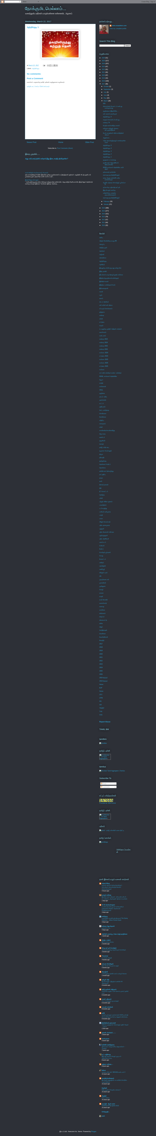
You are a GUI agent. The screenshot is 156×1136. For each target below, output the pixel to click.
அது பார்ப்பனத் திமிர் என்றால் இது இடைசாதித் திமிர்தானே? (46, 159)
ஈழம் (100, 295)
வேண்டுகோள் (103, 637)
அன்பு (101, 237)
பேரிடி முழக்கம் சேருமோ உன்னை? (111, 1090)
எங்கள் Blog (106, 883)
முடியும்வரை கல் (104, 579)
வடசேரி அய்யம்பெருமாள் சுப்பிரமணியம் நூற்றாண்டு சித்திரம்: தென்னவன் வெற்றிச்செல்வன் (113, 908)
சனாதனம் (102, 424)
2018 (103, 81)
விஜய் (101, 627)
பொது (101, 556)
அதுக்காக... (107, 138)
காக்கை (101, 369)
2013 (103, 216)
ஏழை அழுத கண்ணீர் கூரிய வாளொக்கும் (111, 179)
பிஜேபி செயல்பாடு (104, 522)
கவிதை (101, 315)
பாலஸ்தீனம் (102, 505)
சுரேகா (104, 1070)
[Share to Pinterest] (57, 65)
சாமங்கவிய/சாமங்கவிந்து (107, 430)
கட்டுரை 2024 (103, 356)
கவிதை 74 (106, 122)
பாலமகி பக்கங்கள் (107, 1007)
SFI (100, 705)
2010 (103, 225)
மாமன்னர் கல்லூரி (107, 958)
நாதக (101, 478)
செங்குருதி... (106, 1112)
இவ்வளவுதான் (103, 288)
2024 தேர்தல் (103, 678)
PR (100, 701)
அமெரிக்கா (102, 258)
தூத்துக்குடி (103, 461)
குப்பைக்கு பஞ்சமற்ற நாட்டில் (111, 187)
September (107, 89)
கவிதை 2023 (103, 339)
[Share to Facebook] (54, 65)
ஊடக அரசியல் (104, 302)
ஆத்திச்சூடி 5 (107, 145)
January (106, 204)
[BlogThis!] (50, 65)
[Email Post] (44, 65)
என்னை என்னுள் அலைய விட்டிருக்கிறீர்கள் (110, 129)
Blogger (93, 1131)
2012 (103, 219)
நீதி (100, 488)
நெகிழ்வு (102, 495)
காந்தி (101, 383)
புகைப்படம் (102, 542)
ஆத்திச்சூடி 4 (107, 148)
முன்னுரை (102, 586)
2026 (103, 58)
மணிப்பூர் (102, 569)
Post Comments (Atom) (65, 148)
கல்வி (101, 319)
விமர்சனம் (102, 613)
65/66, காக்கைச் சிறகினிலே (108, 376)
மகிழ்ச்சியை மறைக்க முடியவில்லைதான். (109, 194)
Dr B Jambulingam (108, 905)
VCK (100, 715)
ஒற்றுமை (102, 312)
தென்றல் (104, 1088)
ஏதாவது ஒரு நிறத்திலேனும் (111, 175)
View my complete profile (118, 28)
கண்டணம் (102, 336)
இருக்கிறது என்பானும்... (32, 180)
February (107, 201)
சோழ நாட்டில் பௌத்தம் (109, 948)
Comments (106, 787)
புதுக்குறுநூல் (103, 535)
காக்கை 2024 (103, 352)
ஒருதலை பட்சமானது (109, 160)
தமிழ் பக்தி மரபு (104, 447)
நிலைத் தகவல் (103, 485)
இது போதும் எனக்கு (109, 190)
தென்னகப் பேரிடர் (105, 464)
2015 (103, 211)
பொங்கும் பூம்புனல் (105, 552)
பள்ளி (101, 498)
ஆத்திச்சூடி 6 (107, 117)
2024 (103, 63)
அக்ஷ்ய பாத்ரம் (106, 940)
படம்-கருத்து (103, 508)
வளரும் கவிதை (106, 895)
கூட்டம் (101, 403)
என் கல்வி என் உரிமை (105, 305)
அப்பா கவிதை (106, 1098)
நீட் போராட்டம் (103, 491)
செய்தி (101, 444)
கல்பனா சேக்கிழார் (108, 964)
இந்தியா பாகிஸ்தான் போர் (107, 285)
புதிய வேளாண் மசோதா (106, 532)
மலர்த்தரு (105, 916)
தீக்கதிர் (101, 457)
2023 (103, 66)
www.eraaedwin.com (119, 25)
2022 (103, 69)
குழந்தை (102, 393)
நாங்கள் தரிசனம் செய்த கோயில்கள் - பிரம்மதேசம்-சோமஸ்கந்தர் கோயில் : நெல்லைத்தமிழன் (112, 887)
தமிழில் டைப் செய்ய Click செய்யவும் (38, 86)
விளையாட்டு (103, 620)
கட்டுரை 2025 (103, 366)
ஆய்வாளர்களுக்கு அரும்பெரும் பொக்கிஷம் (114, 950)
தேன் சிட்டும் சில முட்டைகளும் (110, 966)
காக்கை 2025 (103, 359)
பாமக (101, 518)
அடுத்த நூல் (103, 247)
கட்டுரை (101, 322)
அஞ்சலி (101, 254)
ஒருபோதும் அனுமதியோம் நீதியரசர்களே (111, 163)
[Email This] (48, 65)
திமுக (101, 454)
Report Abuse (104, 722)
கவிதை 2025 (103, 346)
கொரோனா (102, 413)
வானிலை (102, 610)
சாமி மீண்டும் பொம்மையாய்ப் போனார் (36, 173)
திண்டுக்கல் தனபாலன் (109, 1023)
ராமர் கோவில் (103, 600)
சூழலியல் (102, 440)
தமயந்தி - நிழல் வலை (108, 1104)
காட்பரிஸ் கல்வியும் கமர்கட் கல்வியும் (110, 373)
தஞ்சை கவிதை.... (107, 1064)
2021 (103, 72)
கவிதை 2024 (103, 342)
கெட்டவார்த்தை (104, 410)
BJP (100, 688)
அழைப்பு (102, 244)
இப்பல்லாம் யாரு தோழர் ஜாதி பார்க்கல (111, 275)
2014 (103, 214)
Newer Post (31, 142)
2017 (103, 84)
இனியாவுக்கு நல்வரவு (108, 942)
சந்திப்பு (101, 420)
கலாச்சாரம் (102, 332)
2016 (103, 208)
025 (104, 103)
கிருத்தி (104, 1096)
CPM (101, 698)
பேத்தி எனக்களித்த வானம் (111, 125)
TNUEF (101, 708)
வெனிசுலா (102, 633)
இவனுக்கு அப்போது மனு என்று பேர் (110, 268)
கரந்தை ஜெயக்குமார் (108, 926)
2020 (103, 75)
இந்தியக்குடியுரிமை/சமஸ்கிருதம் (109, 278)
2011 (103, 222)
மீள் (100, 576)
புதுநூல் (101, 529)
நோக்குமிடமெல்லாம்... (45, 8)
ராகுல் (101, 596)
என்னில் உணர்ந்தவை (108, 1045)
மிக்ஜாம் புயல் (103, 572)
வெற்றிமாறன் (103, 630)
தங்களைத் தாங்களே (109, 172)
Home (60, 142)
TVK (100, 711)
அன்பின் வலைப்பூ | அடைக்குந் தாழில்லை (114, 934)
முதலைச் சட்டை (106, 928)
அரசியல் (102, 251)
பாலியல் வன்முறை (105, 512)
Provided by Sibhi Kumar (107, 803)
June (105, 95)
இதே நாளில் (103, 271)
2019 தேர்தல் (103, 681)
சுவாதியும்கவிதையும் (108, 1078)
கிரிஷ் (101, 390)
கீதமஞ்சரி (105, 972)
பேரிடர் (101, 549)
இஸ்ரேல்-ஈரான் (103, 281)
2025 (103, 61)
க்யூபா (101, 380)
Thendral (105, 956)
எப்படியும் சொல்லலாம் (105, 308)
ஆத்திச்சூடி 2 (107, 154)
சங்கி (101, 427)
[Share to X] (52, 65)
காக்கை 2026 (103, 363)
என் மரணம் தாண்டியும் (110, 114)
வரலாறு (101, 606)
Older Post (89, 142)
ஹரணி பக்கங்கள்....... (109, 1032)
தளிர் (103, 1013)
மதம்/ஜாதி (102, 566)
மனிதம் (101, 562)
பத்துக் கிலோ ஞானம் (105, 501)
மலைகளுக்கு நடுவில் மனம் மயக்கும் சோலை (114, 973)
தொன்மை (102, 468)
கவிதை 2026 (103, 349)
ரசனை (101, 593)
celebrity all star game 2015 (110, 1105)
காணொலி (102, 386)
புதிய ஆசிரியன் (104, 539)
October (106, 86)
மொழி (101, 589)
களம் (103, 1116)
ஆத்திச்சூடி (35, 68)
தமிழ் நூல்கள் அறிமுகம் (109, 989)
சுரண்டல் (102, 437)
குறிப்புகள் (102, 407)
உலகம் (101, 298)
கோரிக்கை (102, 417)
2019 (103, 78)
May (105, 98)
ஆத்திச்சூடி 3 (107, 151)
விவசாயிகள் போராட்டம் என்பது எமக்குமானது (112, 107)
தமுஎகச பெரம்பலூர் (105, 451)
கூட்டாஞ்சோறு (106, 1054)
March (106, 101)
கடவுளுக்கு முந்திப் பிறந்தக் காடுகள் (110, 329)
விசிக (101, 623)
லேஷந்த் (101, 640)
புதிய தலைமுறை (104, 525)
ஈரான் (101, 292)
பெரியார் (101, 545)
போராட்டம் (102, 559)
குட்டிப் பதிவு (103, 397)
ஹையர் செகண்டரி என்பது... (112, 120)
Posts (104, 783)
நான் (100, 481)
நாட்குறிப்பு (102, 474)
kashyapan (105, 1039)
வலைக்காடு (103, 603)
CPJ (100, 694)
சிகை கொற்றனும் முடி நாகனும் (110, 1001)
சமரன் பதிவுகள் (106, 999)
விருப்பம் (101, 617)
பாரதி (101, 515)
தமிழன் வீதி (105, 980)
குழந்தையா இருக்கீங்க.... (111, 111)
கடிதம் (101, 325)
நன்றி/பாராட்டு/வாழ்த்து (106, 471)
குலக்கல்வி (102, 400)
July (105, 92)
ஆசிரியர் (102, 264)
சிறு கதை (102, 434)
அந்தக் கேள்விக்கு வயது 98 (108, 241)
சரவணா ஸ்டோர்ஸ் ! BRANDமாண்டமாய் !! (113, 1072)
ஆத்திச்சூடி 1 (107, 157)
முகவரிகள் (102, 583)
